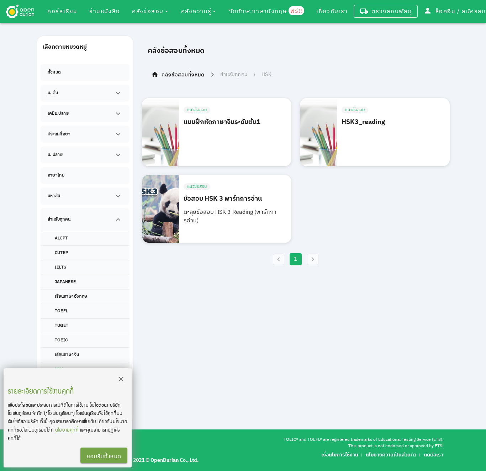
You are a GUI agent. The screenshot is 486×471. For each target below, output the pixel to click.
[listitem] (85, 238)
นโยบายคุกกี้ (67, 429)
